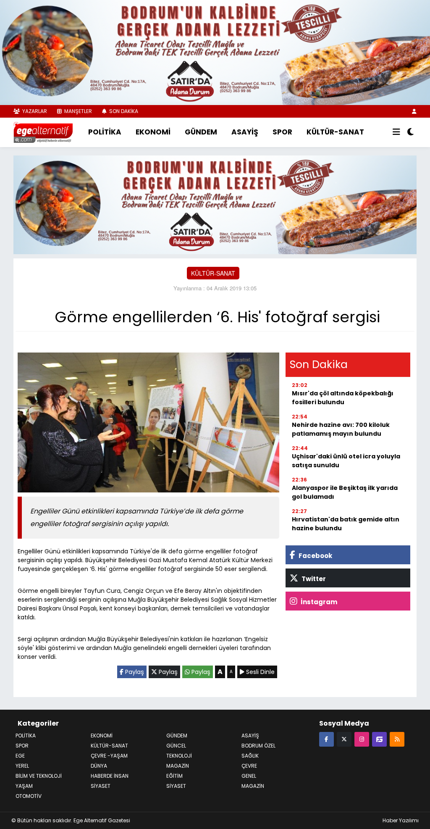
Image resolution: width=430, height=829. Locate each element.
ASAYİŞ (244, 132)
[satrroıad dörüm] (215, 204)
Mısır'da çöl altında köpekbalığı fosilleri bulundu (342, 397)
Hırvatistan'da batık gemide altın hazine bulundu (345, 523)
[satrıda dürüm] (215, 51)
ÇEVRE (249, 765)
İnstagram (318, 601)
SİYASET (100, 786)
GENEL (248, 775)
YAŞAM (24, 786)
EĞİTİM (174, 775)
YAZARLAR (34, 111)
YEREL (22, 765)
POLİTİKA (104, 132)
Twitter (313, 578)
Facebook (314, 555)
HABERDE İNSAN (109, 775)
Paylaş (133, 672)
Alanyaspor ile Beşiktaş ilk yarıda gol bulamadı (345, 492)
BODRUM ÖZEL (258, 745)
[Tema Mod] (410, 132)
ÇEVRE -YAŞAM (109, 755)
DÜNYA (99, 765)
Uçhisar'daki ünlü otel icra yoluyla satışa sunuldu (346, 460)
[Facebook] (326, 739)
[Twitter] (344, 739)
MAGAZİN (177, 765)
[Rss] (397, 739)
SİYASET (176, 786)
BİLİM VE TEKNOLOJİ (39, 775)
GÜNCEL (176, 745)
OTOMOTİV (29, 796)
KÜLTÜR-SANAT (335, 132)
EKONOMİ (153, 132)
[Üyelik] (414, 111)
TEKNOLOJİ (179, 755)
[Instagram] (361, 739)
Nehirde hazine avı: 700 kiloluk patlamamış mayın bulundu (341, 429)
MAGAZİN (252, 786)
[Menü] (396, 132)
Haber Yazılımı (401, 820)
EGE (20, 755)
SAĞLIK (250, 755)
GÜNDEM (201, 132)
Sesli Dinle (259, 672)
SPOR (282, 132)
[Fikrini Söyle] (379, 739)
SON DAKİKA (123, 111)
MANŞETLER (77, 111)
